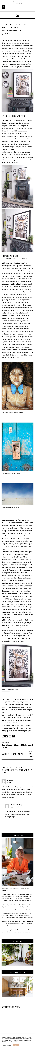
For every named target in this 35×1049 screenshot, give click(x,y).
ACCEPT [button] (16, 1045)
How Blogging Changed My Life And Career (17, 745)
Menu (17, 15)
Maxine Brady (6, 34)
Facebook (30, 921)
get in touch (8, 932)
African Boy (17, 123)
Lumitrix (11, 59)
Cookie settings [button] (7, 1045)
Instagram (19, 921)
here (13, 149)
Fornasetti (5, 612)
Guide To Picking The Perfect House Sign (17, 754)
